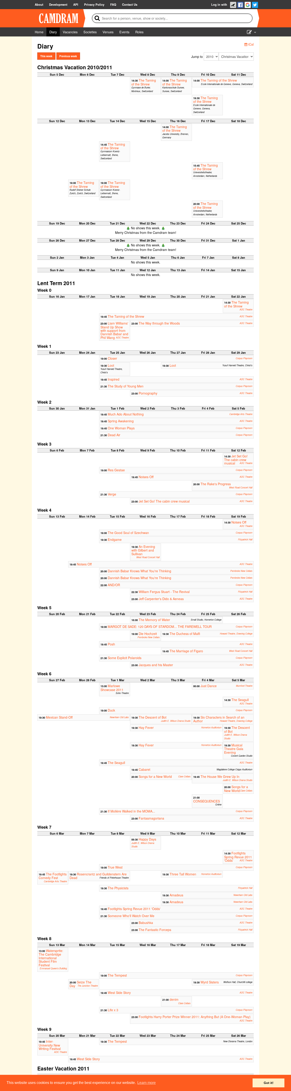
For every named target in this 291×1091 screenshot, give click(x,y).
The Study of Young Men (125, 386)
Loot (111, 365)
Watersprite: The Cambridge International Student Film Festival (51, 957)
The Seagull (240, 699)
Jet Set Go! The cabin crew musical (236, 460)
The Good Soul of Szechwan (128, 532)
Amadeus (176, 895)
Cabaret (144, 769)
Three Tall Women (183, 874)
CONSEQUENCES (206, 801)
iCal (250, 44)
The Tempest (117, 975)
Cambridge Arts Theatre (240, 414)
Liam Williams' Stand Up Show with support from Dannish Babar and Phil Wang (114, 330)
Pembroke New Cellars (241, 571)
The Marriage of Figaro (186, 651)
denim (174, 999)
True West (115, 867)
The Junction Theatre (88, 985)
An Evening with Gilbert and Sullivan (143, 550)
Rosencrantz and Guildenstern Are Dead (98, 876)
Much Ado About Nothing (126, 414)
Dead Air (114, 435)
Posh (111, 644)
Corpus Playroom (244, 358)
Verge (112, 494)
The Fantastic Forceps (155, 929)
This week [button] (46, 56)
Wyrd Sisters (210, 982)
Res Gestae (116, 470)
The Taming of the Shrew (143, 82)
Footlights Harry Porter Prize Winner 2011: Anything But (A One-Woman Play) (195, 1016)
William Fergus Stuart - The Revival (164, 591)
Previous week (68, 56)
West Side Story (119, 992)
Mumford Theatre (244, 685)
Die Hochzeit (148, 633)
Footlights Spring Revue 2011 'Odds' (238, 857)
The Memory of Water (154, 619)
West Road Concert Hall (240, 487)
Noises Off (146, 477)
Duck (111, 710)
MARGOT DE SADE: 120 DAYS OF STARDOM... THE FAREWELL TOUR (160, 626)
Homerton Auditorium (211, 727)
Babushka (146, 922)
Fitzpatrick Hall (245, 539)
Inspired (113, 379)
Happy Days (147, 839)
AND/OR (114, 585)
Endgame (115, 539)
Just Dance (209, 685)
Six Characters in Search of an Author (218, 719)
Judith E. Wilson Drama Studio (176, 720)
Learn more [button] (146, 1083)
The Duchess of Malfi (185, 633)
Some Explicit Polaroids (124, 657)
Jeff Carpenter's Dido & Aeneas (161, 598)
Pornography (148, 393)
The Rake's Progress (216, 484)
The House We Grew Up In (220, 776)
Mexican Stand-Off (59, 717)
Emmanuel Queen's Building (53, 968)
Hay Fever (146, 727)
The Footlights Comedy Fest (53, 876)
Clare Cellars (184, 776)
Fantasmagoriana (151, 818)
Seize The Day (80, 984)
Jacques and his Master (156, 665)
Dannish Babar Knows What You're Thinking (139, 571)
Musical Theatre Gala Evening (233, 749)
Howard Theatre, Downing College (236, 633)
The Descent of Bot (152, 717)
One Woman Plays (121, 428)
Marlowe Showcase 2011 (111, 687)
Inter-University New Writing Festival (50, 1045)
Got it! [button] (268, 1083)
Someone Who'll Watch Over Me (131, 915)
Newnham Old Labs (119, 717)
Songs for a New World (155, 776)
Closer (112, 358)
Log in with (219, 5)
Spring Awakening (121, 421)
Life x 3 (113, 1010)
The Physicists (118, 888)
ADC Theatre (246, 309)
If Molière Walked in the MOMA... (131, 811)
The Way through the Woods (159, 323)
